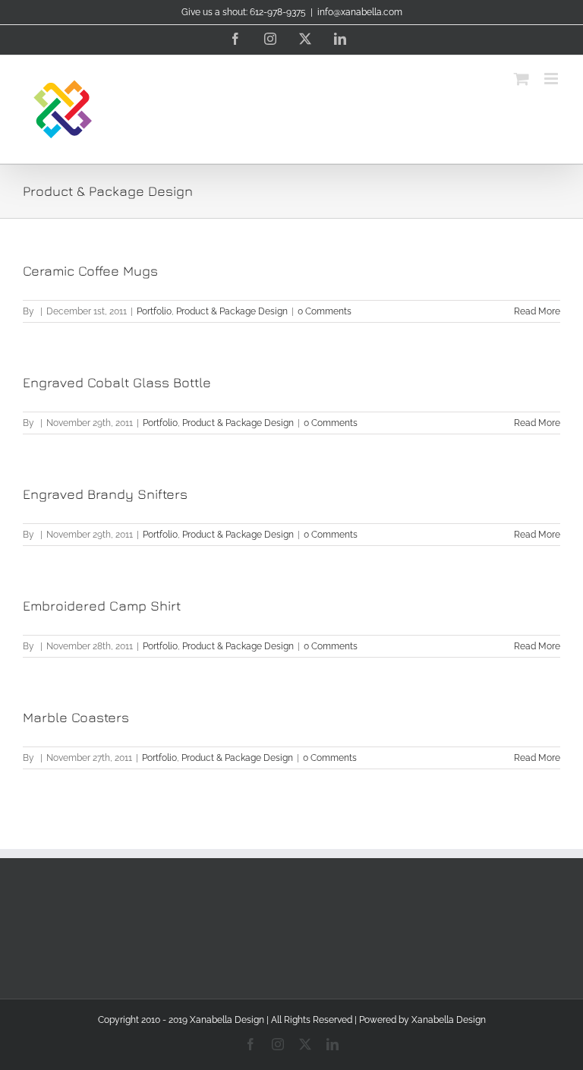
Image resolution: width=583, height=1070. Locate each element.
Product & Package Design (232, 311)
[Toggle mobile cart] (521, 79)
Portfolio (154, 311)
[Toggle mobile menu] (552, 79)
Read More (537, 311)
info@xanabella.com (359, 12)
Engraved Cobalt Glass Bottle (117, 382)
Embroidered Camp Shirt (102, 606)
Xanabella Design (448, 1020)
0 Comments (324, 311)
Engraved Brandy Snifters (105, 494)
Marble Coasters (76, 717)
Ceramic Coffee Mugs (90, 271)
